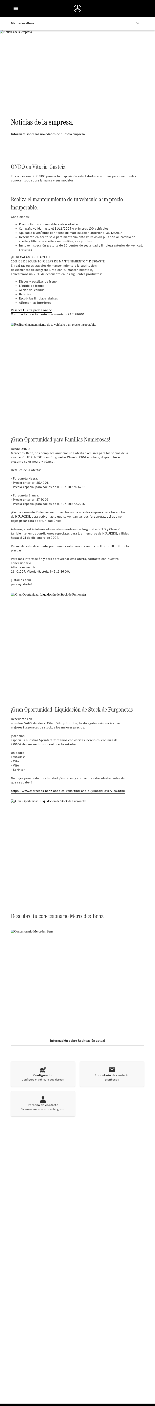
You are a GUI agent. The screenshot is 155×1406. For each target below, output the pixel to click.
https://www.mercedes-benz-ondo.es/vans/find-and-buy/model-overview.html (68, 791)
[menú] (16, 8)
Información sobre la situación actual (77, 1040)
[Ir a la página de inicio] (77, 8)
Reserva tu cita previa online (31, 310)
